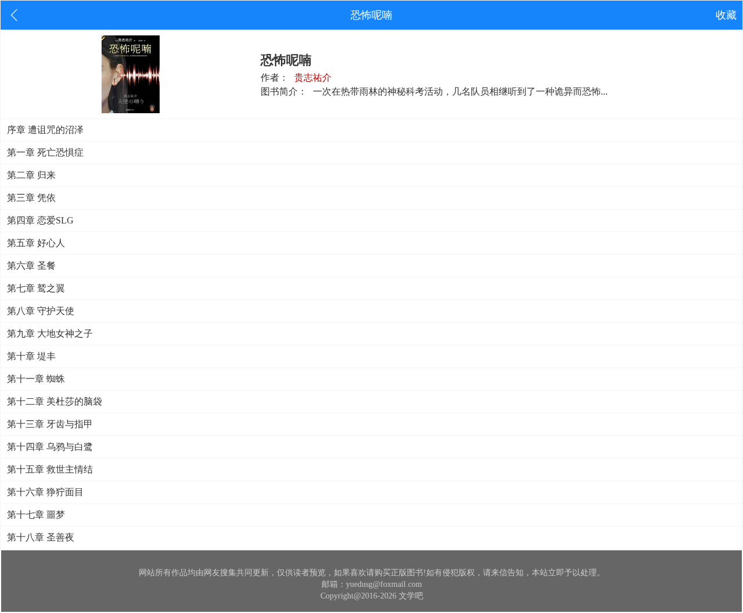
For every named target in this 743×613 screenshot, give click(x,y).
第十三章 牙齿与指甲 (50, 424)
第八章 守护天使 (40, 311)
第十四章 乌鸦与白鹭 (50, 447)
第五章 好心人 (36, 243)
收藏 (726, 15)
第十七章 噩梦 (36, 515)
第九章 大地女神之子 (50, 333)
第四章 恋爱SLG (40, 220)
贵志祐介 (312, 77)
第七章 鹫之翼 (36, 288)
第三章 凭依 (31, 198)
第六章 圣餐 (31, 266)
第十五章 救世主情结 (50, 469)
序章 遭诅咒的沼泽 (45, 130)
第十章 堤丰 (31, 356)
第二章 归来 (31, 175)
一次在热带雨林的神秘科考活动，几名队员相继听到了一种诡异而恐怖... (460, 91)
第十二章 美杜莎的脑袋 (54, 401)
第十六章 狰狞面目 (45, 492)
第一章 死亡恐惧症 (45, 152)
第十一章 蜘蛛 (36, 379)
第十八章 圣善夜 (40, 537)
